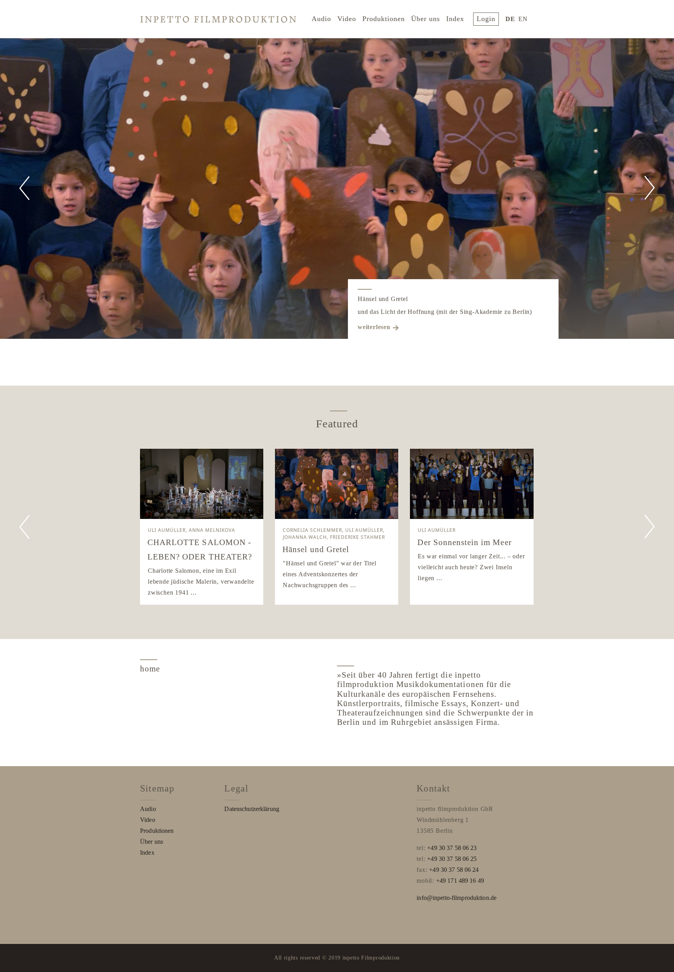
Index (455, 19)
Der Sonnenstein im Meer (464, 542)
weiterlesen (374, 327)
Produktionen (383, 19)
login (486, 19)
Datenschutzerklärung (251, 809)
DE (510, 19)
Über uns (425, 19)
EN (523, 19)
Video (346, 19)
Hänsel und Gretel (383, 299)
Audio (321, 19)
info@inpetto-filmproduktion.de (457, 897)
